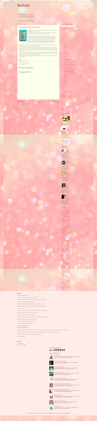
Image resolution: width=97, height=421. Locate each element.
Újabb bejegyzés (21, 101)
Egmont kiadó (68, 225)
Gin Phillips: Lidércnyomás (68, 63)
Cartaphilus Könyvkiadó (66, 220)
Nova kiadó (67, 264)
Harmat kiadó (64, 238)
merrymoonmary (61, 413)
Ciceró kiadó (65, 222)
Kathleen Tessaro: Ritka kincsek (67, 185)
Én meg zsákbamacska (57, 355)
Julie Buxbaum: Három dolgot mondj (69, 64)
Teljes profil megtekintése (66, 137)
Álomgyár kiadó (66, 213)
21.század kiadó (67, 210)
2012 (64, 90)
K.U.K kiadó (67, 246)
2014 (64, 87)
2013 (64, 89)
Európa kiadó (64, 228)
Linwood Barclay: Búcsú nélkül (68, 71)
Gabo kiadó (64, 232)
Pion (65, 270)
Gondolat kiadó (67, 235)
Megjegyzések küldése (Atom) (26, 103)
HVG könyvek (67, 239)
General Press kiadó (66, 233)
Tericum (63, 281)
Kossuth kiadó (64, 249)
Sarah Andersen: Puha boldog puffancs (70, 73)
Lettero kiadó (24, 64)
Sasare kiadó (65, 277)
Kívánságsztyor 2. (66, 66)
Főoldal (38, 101)
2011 (64, 92)
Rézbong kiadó (67, 272)
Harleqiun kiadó (66, 237)
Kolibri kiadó (67, 248)
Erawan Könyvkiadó (65, 227)
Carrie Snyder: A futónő (58, 406)
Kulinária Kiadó (66, 252)
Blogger (69, 413)
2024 (64, 34)
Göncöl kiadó (64, 236)
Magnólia (68, 255)
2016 (64, 84)
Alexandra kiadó (67, 212)
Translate (24, 344)
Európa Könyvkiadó (64, 229)
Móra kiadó (67, 262)
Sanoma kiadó (67, 276)
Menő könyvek (68, 260)
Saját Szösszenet (64, 274)
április (65, 76)
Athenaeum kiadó (66, 216)
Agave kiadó (68, 211)
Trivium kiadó (68, 283)
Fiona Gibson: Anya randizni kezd (69, 69)
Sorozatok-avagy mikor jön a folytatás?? (60, 378)
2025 (64, 32)
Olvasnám (67, 195)
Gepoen (63, 235)
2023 (64, 36)
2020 (64, 41)
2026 (64, 31)
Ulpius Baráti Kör (64, 286)
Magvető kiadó (66, 257)
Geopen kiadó (66, 234)
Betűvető (23, 5)
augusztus (65, 54)
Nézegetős (63, 264)
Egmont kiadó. (65, 226)
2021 (64, 39)
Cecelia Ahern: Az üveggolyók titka (68, 162)
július (65, 56)
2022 (64, 37)
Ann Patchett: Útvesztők (67, 59)
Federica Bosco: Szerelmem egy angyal (60, 361)
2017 (64, 46)
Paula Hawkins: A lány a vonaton (59, 372)
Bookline (66, 217)
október (65, 51)
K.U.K (62, 246)
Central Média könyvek (66, 221)
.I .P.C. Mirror (64, 209)
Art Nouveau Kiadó (67, 215)
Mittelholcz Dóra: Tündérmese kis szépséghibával (61, 389)
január (65, 81)
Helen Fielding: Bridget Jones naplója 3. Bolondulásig (62, 383)
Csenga (64, 131)
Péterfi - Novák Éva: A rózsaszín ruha (60, 400)
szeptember (66, 53)
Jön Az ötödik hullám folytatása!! (59, 366)
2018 (64, 44)
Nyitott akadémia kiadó (65, 265)
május (65, 75)
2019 (64, 43)
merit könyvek (65, 261)
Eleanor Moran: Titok (67, 61)
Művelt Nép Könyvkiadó (65, 263)
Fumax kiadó (66, 230)
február (65, 80)
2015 (64, 85)
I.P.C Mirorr (64, 240)
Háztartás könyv (67, 173)
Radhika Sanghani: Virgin (58, 395)
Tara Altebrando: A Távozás (68, 68)
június (65, 58)
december (65, 47)
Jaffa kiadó (67, 242)
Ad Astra (63, 211)
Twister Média (65, 284)
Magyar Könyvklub (64, 258)
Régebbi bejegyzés (55, 101)
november (65, 49)
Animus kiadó (64, 214)
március (65, 78)
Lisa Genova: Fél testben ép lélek (68, 151)
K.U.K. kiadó (64, 247)
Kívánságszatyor (31, 30)
